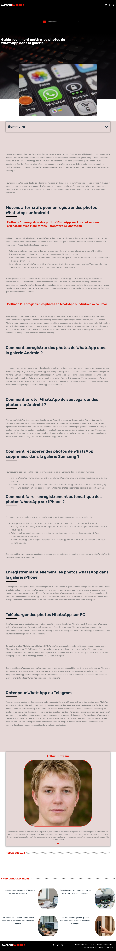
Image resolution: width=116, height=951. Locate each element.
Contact (92, 944)
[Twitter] (105, 4)
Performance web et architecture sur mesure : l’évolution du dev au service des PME (18, 921)
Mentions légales (89, 947)
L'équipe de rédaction (105, 947)
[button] (44, 21)
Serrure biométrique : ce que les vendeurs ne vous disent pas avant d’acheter (75, 921)
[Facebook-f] (109, 4)
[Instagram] (113, 4)
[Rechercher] (78, 22)
